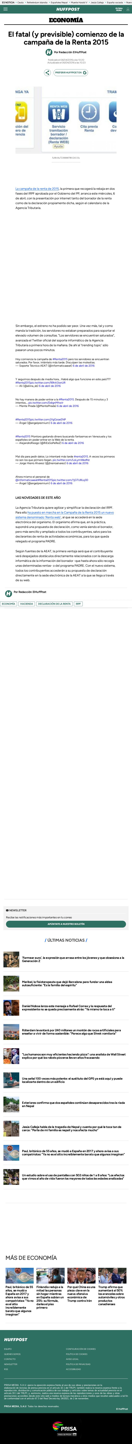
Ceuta (21, 2)
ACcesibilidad (73, 1369)
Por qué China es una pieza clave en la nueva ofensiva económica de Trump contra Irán (81, 1294)
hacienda (26, 603)
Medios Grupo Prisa (66, 1434)
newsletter (10, 1364)
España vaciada (115, 2)
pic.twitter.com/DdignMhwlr (45, 402)
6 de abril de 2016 (84, 365)
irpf (78, 603)
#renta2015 (81, 456)
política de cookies (76, 1354)
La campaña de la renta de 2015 (37, 189)
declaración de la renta (54, 603)
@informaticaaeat (26, 480)
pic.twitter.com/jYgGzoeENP (48, 419)
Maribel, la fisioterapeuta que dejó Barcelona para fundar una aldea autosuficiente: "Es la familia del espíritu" (67, 983)
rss (6, 1369)
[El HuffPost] (68, 9)
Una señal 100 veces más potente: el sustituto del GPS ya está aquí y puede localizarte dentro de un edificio (72, 1080)
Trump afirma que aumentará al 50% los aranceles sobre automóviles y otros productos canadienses (111, 1295)
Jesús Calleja (97, 2)
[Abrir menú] (5, 9)
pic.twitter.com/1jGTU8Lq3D (70, 480)
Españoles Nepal (59, 2)
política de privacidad (78, 1364)
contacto (9, 1359)
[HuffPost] (16, 1339)
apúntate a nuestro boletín (66, 924)
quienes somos (12, 1354)
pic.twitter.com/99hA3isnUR (47, 382)
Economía (66, 20)
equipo (8, 1349)
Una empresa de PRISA (66, 1426)
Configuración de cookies (81, 1349)
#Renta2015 (60, 359)
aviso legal (72, 1359)
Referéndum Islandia (37, 2)
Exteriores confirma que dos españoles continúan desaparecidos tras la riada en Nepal (73, 1104)
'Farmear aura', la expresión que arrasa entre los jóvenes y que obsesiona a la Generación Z (73, 959)
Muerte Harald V (79, 2)
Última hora (119, 9)
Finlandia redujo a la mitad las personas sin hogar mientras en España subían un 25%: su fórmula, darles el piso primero (50, 1297)
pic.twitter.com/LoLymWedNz (71, 460)
